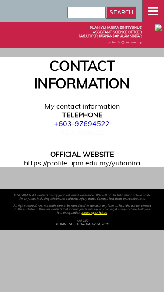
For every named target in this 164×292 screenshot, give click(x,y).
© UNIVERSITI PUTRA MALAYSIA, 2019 (82, 224)
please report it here (94, 213)
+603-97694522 (82, 123)
